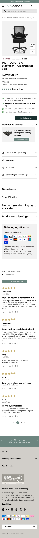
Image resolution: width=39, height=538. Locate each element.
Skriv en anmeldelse (14, 281)
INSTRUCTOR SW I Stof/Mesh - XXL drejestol (21, 18)
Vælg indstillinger (21, 139)
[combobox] (19, 11)
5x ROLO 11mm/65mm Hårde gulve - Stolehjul (23, 131)
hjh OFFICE (6, 59)
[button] (36, 6)
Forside (4, 18)
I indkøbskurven (26, 118)
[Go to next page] (25, 422)
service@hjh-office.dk (22, 2)
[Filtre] (30, 281)
